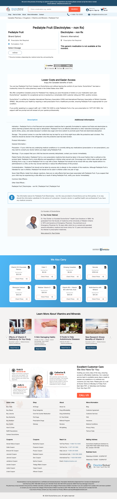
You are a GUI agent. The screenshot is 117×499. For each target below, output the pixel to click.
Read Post (13, 348)
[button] (74, 9)
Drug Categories (38, 410)
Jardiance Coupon (11, 461)
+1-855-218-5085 (72, 450)
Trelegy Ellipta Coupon (39, 464)
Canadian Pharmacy (15, 18)
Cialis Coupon (10, 447)
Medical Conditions (92, 424)
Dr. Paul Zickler (64, 417)
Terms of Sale (90, 431)
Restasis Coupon (38, 454)
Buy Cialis (9, 406)
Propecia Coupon (38, 447)
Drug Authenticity (65, 413)
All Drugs (35, 406)
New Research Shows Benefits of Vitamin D (95, 338)
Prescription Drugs (38, 420)
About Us (62, 406)
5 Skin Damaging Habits (44, 337)
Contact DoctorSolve (12, 434)
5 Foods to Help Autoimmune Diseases (70, 338)
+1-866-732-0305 (76, 14)
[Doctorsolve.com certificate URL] (101, 249)
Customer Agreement (92, 410)
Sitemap (35, 424)
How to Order (10, 427)
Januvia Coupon (11, 457)
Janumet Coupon (11, 454)
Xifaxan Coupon (38, 471)
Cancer (52, 339)
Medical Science (25, 342)
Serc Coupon (37, 457)
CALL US (84, 395)
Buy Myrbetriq (10, 417)
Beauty (47, 339)
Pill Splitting (63, 427)
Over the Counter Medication (41, 413)
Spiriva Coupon (37, 461)
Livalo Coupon (10, 471)
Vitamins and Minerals (39, 18)
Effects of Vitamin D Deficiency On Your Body (20, 338)
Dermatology (37, 341)
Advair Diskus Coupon (13, 444)
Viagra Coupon (37, 468)
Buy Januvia (10, 413)
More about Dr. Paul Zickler (50, 233)
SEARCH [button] (74, 9)
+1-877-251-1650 (73, 447)
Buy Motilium (10, 420)
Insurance (89, 420)
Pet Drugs (36, 417)
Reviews (62, 424)
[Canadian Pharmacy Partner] (15, 9)
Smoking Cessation (39, 343)
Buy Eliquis (9, 410)
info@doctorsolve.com (64, 3)
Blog (87, 406)
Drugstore (26, 18)
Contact (41, 14)
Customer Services (91, 413)
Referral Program (65, 420)
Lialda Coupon (10, 468)
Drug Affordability (65, 410)
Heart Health (45, 341)
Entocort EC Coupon (12, 450)
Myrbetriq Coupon (38, 444)
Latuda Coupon (11, 464)
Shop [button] (9, 14)
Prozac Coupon (37, 450)
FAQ (87, 417)
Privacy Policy (90, 427)
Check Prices (19, 278)
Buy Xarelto (9, 424)
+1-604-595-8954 (75, 457)
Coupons (9, 439)
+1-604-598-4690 (76, 454)
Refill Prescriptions (11, 431)
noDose (15, 52)
